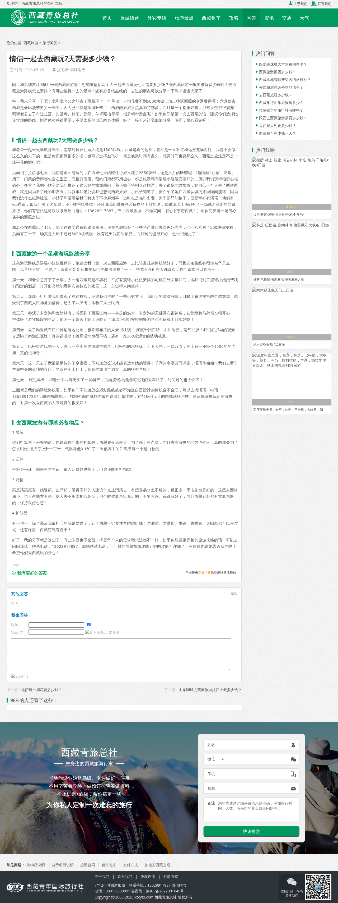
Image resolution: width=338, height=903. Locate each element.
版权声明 (147, 876)
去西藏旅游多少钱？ (273, 94)
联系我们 (321, 3)
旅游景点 (184, 18)
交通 (287, 18)
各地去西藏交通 (157, 864)
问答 (251, 18)
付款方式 (170, 876)
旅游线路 (129, 18)
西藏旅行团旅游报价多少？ (279, 102)
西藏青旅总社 (165, 897)
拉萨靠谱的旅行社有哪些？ (279, 110)
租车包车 (109, 864)
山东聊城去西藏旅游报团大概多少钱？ (210, 689)
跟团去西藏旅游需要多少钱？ (281, 117)
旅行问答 (50, 42)
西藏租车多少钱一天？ (275, 133)
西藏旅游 (31, 42)
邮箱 (211, 788)
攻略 (233, 18)
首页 (107, 18)
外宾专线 (156, 18)
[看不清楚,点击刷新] (102, 632)
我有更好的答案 (29, 573)
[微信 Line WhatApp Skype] (216, 759)
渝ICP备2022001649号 (165, 890)
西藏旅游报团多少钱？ (275, 71)
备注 (211, 802)
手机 (211, 773)
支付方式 (130, 864)
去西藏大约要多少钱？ (275, 125)
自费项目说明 (62, 864)
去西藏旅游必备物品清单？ (279, 87)
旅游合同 (87, 864)
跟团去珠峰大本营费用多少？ (281, 64)
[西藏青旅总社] (52, 17)
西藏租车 (211, 18)
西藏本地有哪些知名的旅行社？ (283, 79)
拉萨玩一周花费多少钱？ (41, 689)
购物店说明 (35, 864)
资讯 (269, 18)
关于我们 (298, 3)
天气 (304, 18)
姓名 (211, 744)
